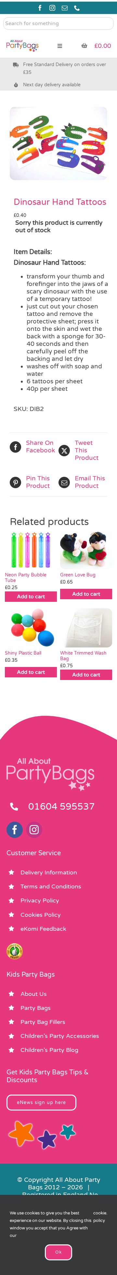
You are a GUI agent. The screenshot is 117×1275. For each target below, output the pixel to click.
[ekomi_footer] (14, 946)
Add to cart (31, 596)
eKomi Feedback (43, 928)
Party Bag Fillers (42, 1022)
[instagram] (52, 8)
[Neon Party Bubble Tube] (31, 550)
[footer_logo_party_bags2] (50, 760)
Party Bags (35, 1008)
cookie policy (99, 1217)
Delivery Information (48, 872)
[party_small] (22, 35)
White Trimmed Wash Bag (83, 655)
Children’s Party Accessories (59, 1036)
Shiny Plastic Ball (23, 653)
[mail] (65, 8)
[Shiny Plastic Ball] (31, 627)
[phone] (77, 8)
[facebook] (40, 8)
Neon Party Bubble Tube (25, 577)
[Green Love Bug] (86, 550)
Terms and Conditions (50, 886)
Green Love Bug (78, 575)
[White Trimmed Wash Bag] (86, 627)
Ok (58, 1252)
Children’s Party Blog (49, 1050)
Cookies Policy (40, 914)
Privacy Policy (39, 900)
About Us (33, 994)
